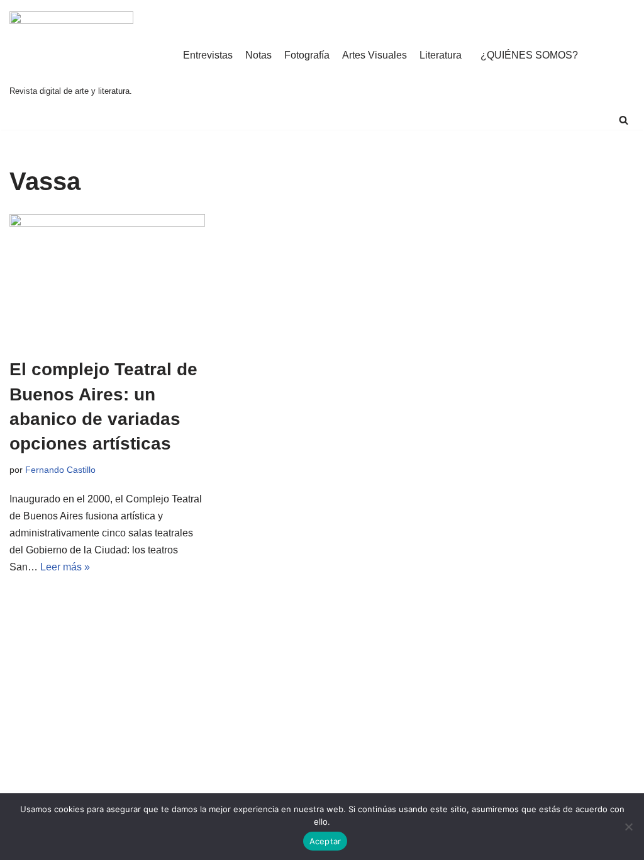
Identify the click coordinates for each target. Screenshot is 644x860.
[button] (623, 120)
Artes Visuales (374, 55)
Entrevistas (208, 55)
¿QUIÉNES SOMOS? (529, 55)
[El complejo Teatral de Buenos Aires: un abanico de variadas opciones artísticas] (107, 279)
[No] (628, 826)
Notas (258, 55)
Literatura (440, 55)
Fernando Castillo (60, 470)
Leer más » (65, 567)
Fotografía (307, 55)
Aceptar (325, 841)
